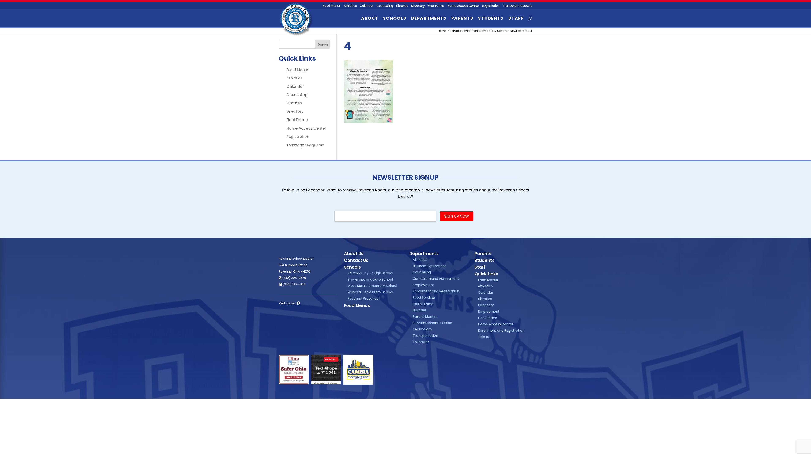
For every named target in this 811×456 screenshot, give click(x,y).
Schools (395, 19)
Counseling (385, 6)
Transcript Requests (517, 6)
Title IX (483, 336)
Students (491, 19)
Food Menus (332, 6)
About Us (353, 253)
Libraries (402, 6)
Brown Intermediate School (370, 279)
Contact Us (356, 260)
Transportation (425, 335)
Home (442, 31)
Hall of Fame (423, 303)
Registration (491, 6)
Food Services (424, 297)
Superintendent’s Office (432, 322)
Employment (423, 284)
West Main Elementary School (372, 285)
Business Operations (429, 265)
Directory (418, 6)
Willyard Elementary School (370, 292)
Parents (462, 19)
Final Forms (436, 6)
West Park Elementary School (485, 31)
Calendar (366, 6)
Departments (429, 19)
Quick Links (486, 274)
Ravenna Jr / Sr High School (370, 273)
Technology (422, 329)
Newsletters (518, 31)
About (369, 19)
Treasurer (421, 341)
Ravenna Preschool (363, 298)
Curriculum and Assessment (436, 278)
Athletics (350, 6)
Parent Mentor (425, 316)
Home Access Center (463, 6)
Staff (516, 19)
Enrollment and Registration (436, 291)
